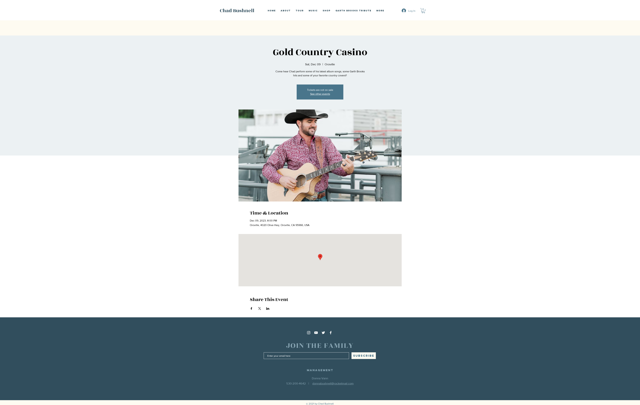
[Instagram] (308, 332)
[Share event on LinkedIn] (267, 308)
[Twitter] (323, 332)
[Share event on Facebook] (251, 308)
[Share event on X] (259, 308)
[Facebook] (330, 332)
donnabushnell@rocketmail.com (333, 383)
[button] (423, 10)
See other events (320, 93)
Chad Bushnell (237, 10)
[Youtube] (316, 332)
